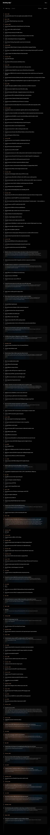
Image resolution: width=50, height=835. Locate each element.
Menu (46, 2)
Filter (39, 8)
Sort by (10, 8)
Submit (45, 8)
